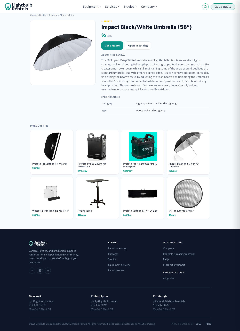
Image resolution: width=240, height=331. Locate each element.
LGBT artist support (174, 264)
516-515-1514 (37, 304)
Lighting (43, 15)
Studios (112, 259)
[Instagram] (40, 271)
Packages (113, 253)
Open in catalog (138, 45)
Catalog (34, 15)
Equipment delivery (119, 264)
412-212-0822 (161, 304)
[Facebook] (32, 271)
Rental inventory (117, 248)
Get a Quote (112, 45)
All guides (168, 278)
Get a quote (223, 6)
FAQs (166, 259)
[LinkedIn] (48, 271)
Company (168, 248)
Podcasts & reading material (179, 253)
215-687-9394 (99, 304)
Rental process (116, 270)
